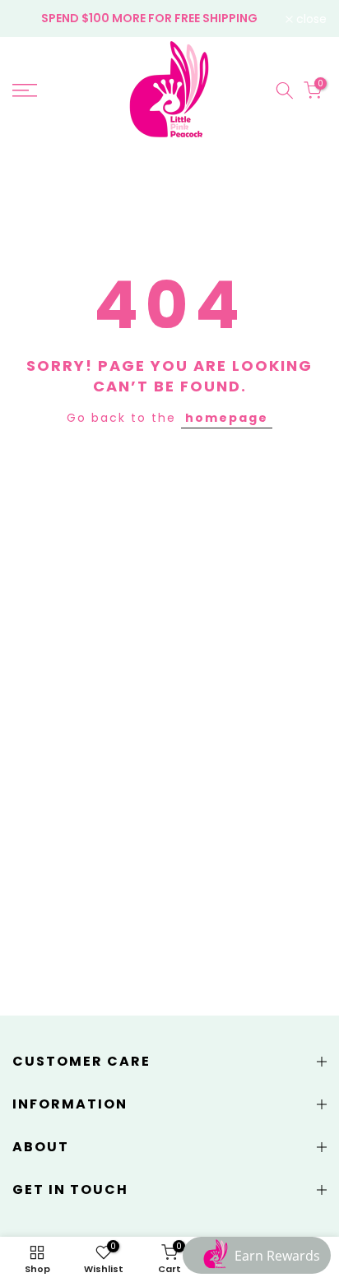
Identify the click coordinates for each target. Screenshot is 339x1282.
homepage (226, 418)
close (310, 19)
